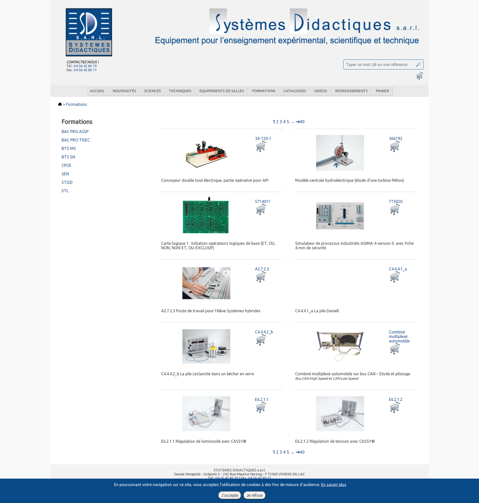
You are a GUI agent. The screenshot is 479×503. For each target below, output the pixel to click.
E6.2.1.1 (261, 399)
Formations (263, 91)
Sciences (152, 91)
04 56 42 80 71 (85, 70)
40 (300, 121)
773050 (395, 201)
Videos (320, 91)
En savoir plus (333, 484)
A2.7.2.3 (262, 269)
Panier (382, 91)
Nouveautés (124, 91)
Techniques (180, 91)
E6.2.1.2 (395, 399)
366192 (395, 138)
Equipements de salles (221, 91)
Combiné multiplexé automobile (399, 336)
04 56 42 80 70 (85, 66)
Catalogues (294, 91)
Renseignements (351, 91)
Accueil (97, 91)
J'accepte (229, 495)
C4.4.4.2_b (264, 332)
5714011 (263, 201)
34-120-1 (263, 138)
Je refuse (254, 495)
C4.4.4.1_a (398, 269)
